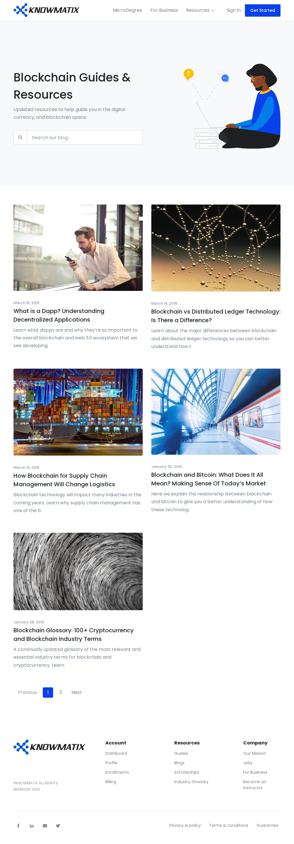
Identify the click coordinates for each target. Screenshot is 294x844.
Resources (198, 10)
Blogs (179, 763)
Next (76, 692)
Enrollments (117, 772)
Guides (181, 753)
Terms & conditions (228, 825)
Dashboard (116, 753)
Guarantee (267, 825)
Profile (111, 763)
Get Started (262, 10)
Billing (110, 782)
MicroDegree (127, 10)
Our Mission (254, 753)
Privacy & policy (185, 825)
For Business (164, 10)
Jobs (247, 763)
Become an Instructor (254, 785)
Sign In (234, 10)
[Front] (46, 10)
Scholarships (186, 772)
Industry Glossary (191, 782)
